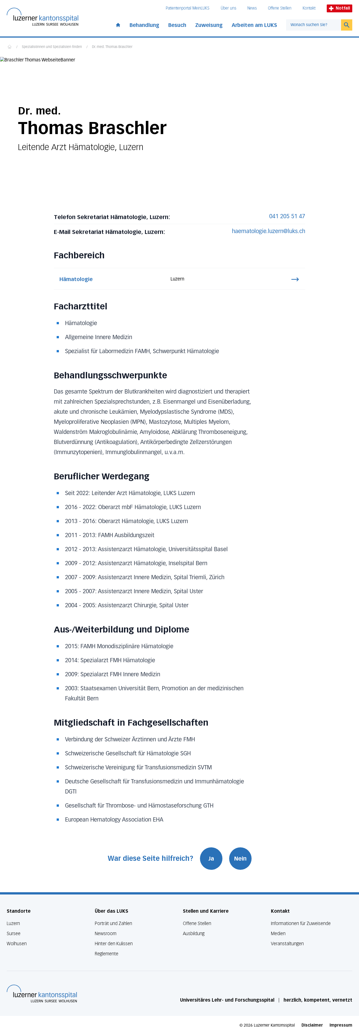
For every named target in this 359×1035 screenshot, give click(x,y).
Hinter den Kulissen (114, 943)
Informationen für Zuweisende (301, 923)
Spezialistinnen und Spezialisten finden (52, 47)
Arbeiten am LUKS (254, 25)
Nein (240, 858)
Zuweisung (209, 25)
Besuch (177, 25)
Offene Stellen (279, 8)
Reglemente (106, 953)
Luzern (13, 923)
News (252, 8)
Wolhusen (17, 943)
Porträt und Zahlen (113, 923)
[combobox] (313, 25)
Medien (278, 933)
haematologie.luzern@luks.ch (268, 231)
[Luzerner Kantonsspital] (42, 993)
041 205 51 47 (287, 216)
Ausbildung (193, 933)
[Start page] (118, 23)
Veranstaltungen (287, 943)
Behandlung (144, 25)
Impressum (341, 1025)
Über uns (228, 8)
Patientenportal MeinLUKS (188, 8)
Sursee (13, 933)
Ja (211, 858)
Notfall (343, 8)
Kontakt (309, 8)
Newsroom (105, 933)
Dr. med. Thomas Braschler (112, 47)
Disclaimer (312, 1025)
